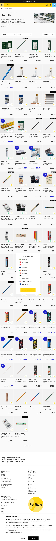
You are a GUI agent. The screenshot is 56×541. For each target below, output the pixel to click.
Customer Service (5, 471)
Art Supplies (31, 471)
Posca (29, 490)
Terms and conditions (6, 484)
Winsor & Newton (32, 491)
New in (30, 480)
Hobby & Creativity (33, 473)
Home (3, 12)
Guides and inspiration (6, 480)
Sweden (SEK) (25, 259)
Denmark (3, 510)
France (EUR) (24, 273)
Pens (7, 12)
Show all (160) (32, 493)
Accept (33, 538)
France (2, 513)
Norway (2, 508)
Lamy (29, 487)
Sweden (3, 507)
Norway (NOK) (25, 262)
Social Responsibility (6, 481)
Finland (2, 511)
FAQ (2, 472)
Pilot (29, 486)
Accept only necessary (16, 532)
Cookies (3, 487)
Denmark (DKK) (25, 265)
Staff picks (31, 481)
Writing (10, 12)
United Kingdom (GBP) (27, 281)
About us (3, 474)
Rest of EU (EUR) (25, 284)
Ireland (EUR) (24, 270)
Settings (23, 538)
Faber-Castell (31, 488)
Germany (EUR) (25, 276)
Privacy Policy (4, 485)
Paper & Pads (31, 475)
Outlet (30, 478)
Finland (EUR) (25, 267)
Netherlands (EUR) (26, 278)
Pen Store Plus (4, 478)
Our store (3, 475)
